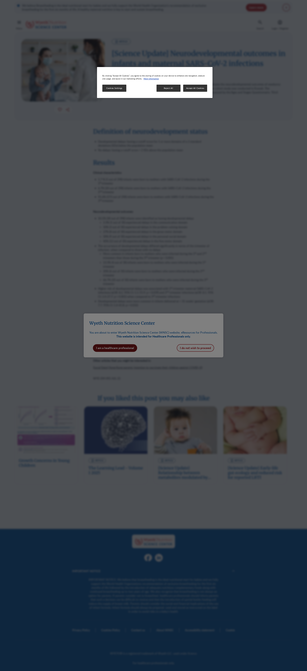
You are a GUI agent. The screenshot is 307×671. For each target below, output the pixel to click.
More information (151, 78)
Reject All (168, 88)
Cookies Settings (114, 88)
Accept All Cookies (195, 88)
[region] (154, 82)
